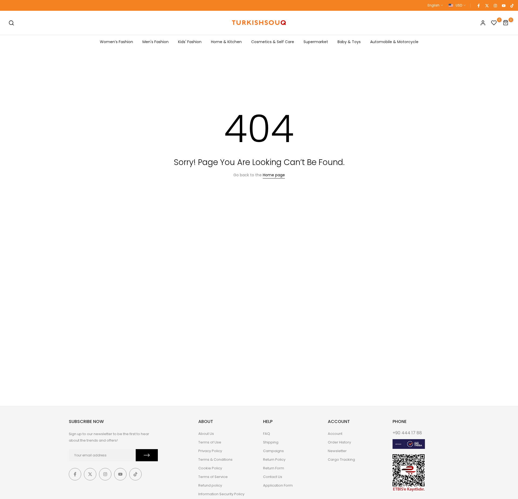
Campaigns (273, 450)
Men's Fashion (155, 41)
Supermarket (316, 41)
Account (335, 433)
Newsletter (337, 450)
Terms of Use (209, 442)
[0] (494, 23)
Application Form (278, 485)
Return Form (273, 468)
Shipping (270, 442)
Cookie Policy (210, 468)
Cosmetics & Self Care (272, 41)
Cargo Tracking (341, 459)
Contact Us (272, 476)
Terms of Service (213, 476)
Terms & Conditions (215, 459)
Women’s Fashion (116, 41)
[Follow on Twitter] (487, 5)
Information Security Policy (221, 494)
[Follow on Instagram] (495, 5)
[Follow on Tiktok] (512, 5)
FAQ (266, 433)
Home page (274, 175)
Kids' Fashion (190, 41)
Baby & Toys (349, 41)
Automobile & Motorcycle (394, 41)
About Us (206, 433)
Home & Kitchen (226, 41)
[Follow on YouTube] (503, 5)
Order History (339, 442)
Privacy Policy (210, 450)
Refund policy (210, 485)
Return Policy (274, 459)
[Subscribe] (147, 455)
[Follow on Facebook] (478, 5)
